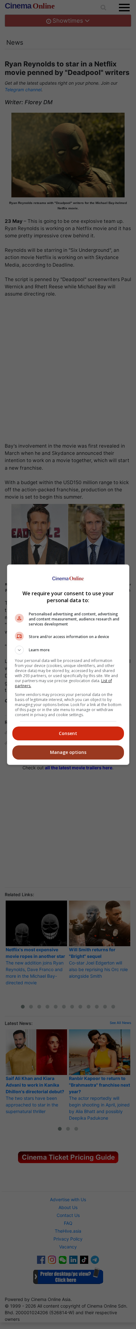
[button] (68, 650)
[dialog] (68, 664)
